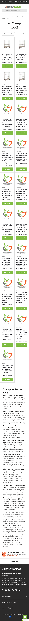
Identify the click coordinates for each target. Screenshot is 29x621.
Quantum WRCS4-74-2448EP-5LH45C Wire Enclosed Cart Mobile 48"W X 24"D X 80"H (21, 157)
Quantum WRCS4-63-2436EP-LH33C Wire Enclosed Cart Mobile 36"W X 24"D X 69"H (21, 122)
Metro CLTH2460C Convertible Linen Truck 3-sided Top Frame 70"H (7, 89)
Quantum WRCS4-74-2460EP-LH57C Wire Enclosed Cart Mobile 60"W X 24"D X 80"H (7, 332)
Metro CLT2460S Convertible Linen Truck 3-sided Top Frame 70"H (21, 89)
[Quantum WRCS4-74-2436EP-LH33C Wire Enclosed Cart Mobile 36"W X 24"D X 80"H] (7, 180)
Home (3, 17)
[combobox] (14, 10)
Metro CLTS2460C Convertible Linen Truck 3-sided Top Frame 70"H (7, 57)
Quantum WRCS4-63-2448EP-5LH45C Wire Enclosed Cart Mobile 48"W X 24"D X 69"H (21, 296)
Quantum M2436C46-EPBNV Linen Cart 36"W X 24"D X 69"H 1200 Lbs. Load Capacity (7, 297)
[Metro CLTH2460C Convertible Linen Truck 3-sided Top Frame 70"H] (7, 76)
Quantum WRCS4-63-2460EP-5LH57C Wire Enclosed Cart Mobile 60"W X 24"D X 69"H (7, 262)
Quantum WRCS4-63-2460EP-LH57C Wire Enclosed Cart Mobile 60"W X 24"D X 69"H (21, 193)
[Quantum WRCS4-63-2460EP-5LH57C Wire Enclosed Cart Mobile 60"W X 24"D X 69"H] (7, 248)
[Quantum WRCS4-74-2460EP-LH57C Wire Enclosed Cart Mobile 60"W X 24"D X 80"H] (7, 319)
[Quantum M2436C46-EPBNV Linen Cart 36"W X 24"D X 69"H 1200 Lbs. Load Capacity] (7, 283)
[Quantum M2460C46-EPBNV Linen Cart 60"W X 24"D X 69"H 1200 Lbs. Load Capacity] (21, 319)
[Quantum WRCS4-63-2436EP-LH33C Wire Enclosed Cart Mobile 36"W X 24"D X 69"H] (21, 109)
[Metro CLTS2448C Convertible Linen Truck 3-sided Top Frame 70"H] (21, 44)
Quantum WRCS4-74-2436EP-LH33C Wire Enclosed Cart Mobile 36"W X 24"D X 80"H (7, 193)
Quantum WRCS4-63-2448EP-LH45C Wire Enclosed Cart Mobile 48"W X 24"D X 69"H (21, 227)
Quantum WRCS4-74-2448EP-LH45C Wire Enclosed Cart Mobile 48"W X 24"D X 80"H (7, 227)
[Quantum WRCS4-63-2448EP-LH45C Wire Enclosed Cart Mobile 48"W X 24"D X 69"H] (21, 214)
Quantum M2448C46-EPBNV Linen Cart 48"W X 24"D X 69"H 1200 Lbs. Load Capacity (7, 158)
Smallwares (8, 17)
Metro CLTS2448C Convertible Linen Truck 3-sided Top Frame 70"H (21, 57)
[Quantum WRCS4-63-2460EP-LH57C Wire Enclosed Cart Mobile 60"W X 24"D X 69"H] (21, 180)
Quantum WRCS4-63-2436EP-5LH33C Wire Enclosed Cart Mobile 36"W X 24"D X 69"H (7, 369)
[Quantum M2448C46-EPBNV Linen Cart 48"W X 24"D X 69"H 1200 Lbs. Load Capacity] (7, 143)
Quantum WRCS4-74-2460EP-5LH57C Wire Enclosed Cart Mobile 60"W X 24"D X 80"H (21, 262)
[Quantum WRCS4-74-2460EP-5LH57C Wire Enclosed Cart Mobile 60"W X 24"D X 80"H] (21, 248)
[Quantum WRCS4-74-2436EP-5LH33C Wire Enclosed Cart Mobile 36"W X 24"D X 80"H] (7, 109)
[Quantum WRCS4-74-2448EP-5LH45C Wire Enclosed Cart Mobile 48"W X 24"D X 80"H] (21, 143)
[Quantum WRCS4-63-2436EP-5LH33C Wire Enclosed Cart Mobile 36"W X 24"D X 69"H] (7, 355)
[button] (26, 6)
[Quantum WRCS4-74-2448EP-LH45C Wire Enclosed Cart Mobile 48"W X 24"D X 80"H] (7, 214)
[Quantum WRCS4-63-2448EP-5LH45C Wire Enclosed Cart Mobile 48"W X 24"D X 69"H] (21, 283)
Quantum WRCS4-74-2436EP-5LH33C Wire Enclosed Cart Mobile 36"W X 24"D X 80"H (7, 122)
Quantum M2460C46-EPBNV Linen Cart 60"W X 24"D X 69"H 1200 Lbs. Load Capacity (21, 333)
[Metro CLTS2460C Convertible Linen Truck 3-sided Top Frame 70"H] (7, 44)
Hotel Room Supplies (16, 17)
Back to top (14, 561)
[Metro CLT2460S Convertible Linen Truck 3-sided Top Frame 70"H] (21, 76)
